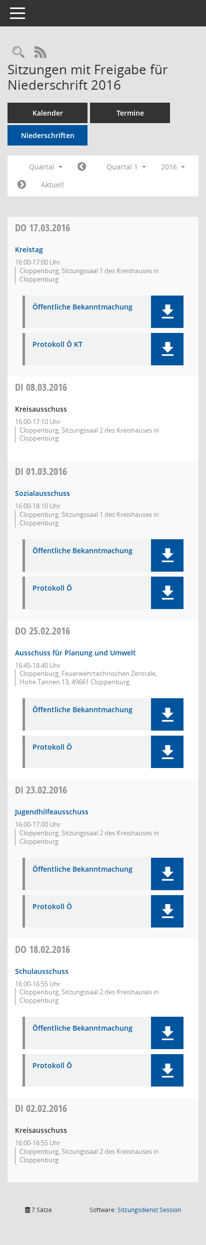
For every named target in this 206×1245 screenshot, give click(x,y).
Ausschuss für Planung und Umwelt (75, 652)
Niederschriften (47, 135)
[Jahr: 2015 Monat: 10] (82, 167)
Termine (130, 113)
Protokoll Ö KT (57, 344)
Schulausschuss (41, 971)
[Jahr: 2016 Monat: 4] (22, 185)
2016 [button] (170, 166)
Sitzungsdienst (149, 1210)
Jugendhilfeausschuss (51, 811)
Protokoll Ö (52, 588)
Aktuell (52, 184)
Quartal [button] (42, 166)
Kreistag (29, 249)
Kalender (47, 113)
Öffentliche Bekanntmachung (82, 307)
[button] (167, 312)
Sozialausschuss (42, 493)
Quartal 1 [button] (123, 166)
